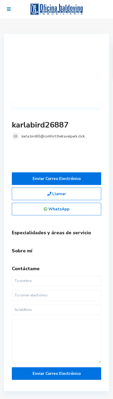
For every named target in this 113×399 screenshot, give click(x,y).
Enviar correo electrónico (57, 178)
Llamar (58, 193)
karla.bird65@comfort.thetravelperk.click (53, 136)
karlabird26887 (40, 125)
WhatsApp (58, 209)
